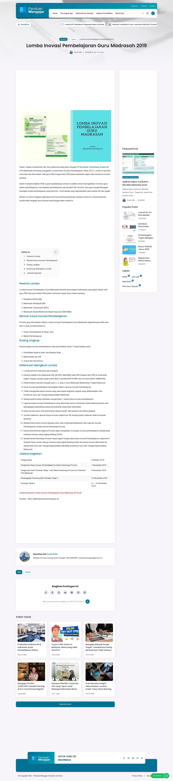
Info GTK (135, 276)
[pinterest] (71, 592)
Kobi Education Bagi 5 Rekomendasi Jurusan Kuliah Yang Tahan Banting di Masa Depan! (98, 686)
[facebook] (46, 592)
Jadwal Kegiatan (34, 273)
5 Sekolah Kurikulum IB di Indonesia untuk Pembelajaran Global (29, 647)
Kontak (152, 6)
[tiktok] (142, 758)
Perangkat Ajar (66, 13)
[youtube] (137, 758)
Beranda (63, 39)
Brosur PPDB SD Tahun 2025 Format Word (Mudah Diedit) (145, 248)
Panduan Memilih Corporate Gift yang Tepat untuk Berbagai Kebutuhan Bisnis (65, 686)
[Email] (78, 592)
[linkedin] (65, 592)
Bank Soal (120, 13)
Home (55, 13)
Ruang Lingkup (33, 264)
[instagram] (133, 758)
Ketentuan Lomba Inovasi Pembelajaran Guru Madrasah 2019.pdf (53, 493)
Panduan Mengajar (40, 776)
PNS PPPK (126, 281)
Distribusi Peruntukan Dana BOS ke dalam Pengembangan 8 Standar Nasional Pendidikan (145, 225)
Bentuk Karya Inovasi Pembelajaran (42, 260)
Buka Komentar (65, 704)
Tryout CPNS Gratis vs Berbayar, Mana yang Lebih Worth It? (64, 647)
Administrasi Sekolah (84, 13)
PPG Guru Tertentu (130, 286)
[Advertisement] (68, 90)
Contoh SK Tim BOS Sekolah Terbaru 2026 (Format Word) (145, 213)
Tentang (143, 6)
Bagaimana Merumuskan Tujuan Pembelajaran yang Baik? (144, 259)
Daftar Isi (134, 6)
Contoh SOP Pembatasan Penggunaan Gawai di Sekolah (64, 24)
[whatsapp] (58, 592)
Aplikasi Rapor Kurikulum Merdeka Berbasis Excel (135, 183)
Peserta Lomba (33, 256)
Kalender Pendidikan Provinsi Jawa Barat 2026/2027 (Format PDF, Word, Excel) (121, 24)
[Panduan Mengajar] (32, 15)
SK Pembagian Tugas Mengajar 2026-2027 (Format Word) (145, 236)
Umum (73, 39)
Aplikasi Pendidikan (104, 13)
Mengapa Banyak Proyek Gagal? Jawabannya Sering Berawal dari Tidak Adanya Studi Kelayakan (99, 647)
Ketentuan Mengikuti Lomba (39, 269)
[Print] (84, 592)
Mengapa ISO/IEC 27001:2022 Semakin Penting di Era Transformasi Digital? (31, 686)
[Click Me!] (166, 776)
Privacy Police (137, 776)
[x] (52, 592)
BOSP (124, 276)
